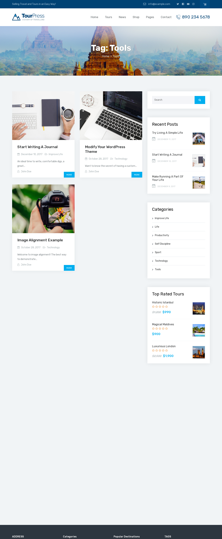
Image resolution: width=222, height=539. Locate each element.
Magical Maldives (163, 324)
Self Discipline (162, 243)
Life (157, 226)
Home (94, 17)
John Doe (26, 171)
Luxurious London (164, 346)
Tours (108, 17)
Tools (158, 269)
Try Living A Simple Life (167, 132)
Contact (166, 17)
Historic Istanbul (162, 302)
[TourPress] (28, 16)
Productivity (162, 235)
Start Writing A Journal (37, 147)
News (122, 17)
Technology (120, 158)
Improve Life (56, 154)
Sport (158, 252)
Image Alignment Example (40, 240)
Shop (136, 17)
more (69, 175)
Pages (150, 17)
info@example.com (159, 4)
